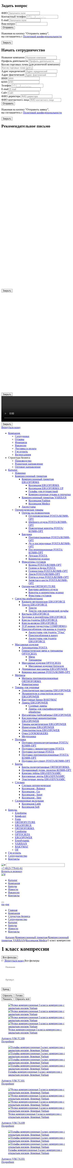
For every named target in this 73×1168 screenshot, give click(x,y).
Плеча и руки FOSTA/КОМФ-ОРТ (49, 577)
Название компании (13, 57)
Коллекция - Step (31, 797)
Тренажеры (35, 659)
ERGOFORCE (23, 825)
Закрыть (7, 42)
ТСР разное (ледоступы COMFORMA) (44, 626)
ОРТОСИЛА (22, 834)
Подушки (20, 739)
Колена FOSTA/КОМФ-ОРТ (45, 564)
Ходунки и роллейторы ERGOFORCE (44, 616)
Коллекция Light (31, 803)
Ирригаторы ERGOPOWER (38, 727)
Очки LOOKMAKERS (35, 733)
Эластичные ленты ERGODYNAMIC (43, 779)
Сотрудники (22, 436)
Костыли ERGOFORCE (35, 613)
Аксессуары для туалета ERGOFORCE (42, 640)
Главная (12, 910)
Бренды (13, 809)
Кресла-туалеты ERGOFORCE (39, 620)
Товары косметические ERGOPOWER (44, 724)
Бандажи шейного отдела (43, 589)
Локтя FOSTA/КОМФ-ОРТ (44, 574)
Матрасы (20, 675)
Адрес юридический (13, 71)
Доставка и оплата (25, 448)
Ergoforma (20, 813)
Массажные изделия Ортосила (46, 665)
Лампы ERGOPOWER (35, 702)
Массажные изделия (26, 644)
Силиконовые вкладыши (29, 800)
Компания (14, 433)
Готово (19, 995)
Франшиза (21, 442)
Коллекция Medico (39, 503)
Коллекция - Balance (33, 788)
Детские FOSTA (38, 555)
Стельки (20, 782)
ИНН (4, 78)
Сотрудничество (17, 855)
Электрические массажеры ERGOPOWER (46, 690)
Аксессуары (29, 506)
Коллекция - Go (31, 791)
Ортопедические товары (29, 509)
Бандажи (27, 534)
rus (3, 904)
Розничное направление (29, 463)
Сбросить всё (22, 999)
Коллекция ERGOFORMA (44, 485)
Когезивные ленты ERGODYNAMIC (43, 776)
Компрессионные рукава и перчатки (50, 494)
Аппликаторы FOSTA (34, 647)
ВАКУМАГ (21, 846)
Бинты (19, 764)
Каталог (13, 469)
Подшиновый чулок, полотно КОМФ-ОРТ (46, 770)
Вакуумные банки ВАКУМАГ (39, 699)
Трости (33, 607)
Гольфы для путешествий (43, 491)
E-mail (4, 20)
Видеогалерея (23, 454)
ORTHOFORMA (24, 828)
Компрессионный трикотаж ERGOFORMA (38, 481)
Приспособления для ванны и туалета (44, 629)
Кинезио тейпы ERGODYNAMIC (41, 773)
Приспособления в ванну (43, 635)
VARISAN (21, 843)
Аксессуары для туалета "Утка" (47, 632)
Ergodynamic (22, 840)
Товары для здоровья (27, 687)
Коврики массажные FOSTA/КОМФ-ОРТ (46, 672)
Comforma (20, 831)
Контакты (14, 858)
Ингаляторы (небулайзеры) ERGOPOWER (46, 714)
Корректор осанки (39, 558)
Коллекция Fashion (39, 500)
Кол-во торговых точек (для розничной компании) (30, 64)
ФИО (4, 13)
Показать (7, 999)
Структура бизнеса (19, 916)
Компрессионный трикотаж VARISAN (44, 497)
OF (17, 849)
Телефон (6, 85)
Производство (23, 460)
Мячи (32, 656)
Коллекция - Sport (32, 794)
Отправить (8, 27)
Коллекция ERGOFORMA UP (46, 488)
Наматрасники (30, 684)
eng (7, 904)
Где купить (21, 451)
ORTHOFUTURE (25, 822)
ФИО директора (10, 96)
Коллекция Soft (30, 806)
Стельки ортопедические (36, 785)
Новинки (20, 473)
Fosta (18, 819)
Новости (13, 889)
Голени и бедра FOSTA (42, 567)
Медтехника (29, 736)
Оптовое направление (28, 466)
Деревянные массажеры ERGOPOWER (44, 669)
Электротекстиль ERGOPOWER (41, 730)
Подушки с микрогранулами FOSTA (43, 748)
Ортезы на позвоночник (36, 512)
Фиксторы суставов (40, 595)
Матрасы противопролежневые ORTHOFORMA (40, 680)
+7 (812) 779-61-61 (12, 868)
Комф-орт (20, 816)
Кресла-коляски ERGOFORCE (39, 623)
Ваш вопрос (8, 23)
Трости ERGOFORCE (34, 604)
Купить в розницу (11, 871)
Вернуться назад (10, 427)
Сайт (4, 92)
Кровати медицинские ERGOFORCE (43, 601)
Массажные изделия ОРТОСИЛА (41, 662)
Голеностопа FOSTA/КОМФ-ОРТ (48, 571)
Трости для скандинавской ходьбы (48, 610)
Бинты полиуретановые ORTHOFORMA (45, 767)
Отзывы (19, 439)
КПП (4, 81)
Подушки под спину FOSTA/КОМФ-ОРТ (46, 760)
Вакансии (20, 445)
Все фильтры (9, 957)
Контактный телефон (13, 16)
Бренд (6, 989)
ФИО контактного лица (15, 99)
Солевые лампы (38, 705)
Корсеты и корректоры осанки (46, 592)
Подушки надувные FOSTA (38, 751)
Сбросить (7, 995)
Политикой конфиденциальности (42, 36)
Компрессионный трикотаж (31, 476)
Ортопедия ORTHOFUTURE (39, 586)
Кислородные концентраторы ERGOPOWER (39, 720)
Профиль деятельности (14, 61)
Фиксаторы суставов (34, 561)
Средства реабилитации (29, 598)
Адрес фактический (12, 74)
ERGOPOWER (23, 837)
